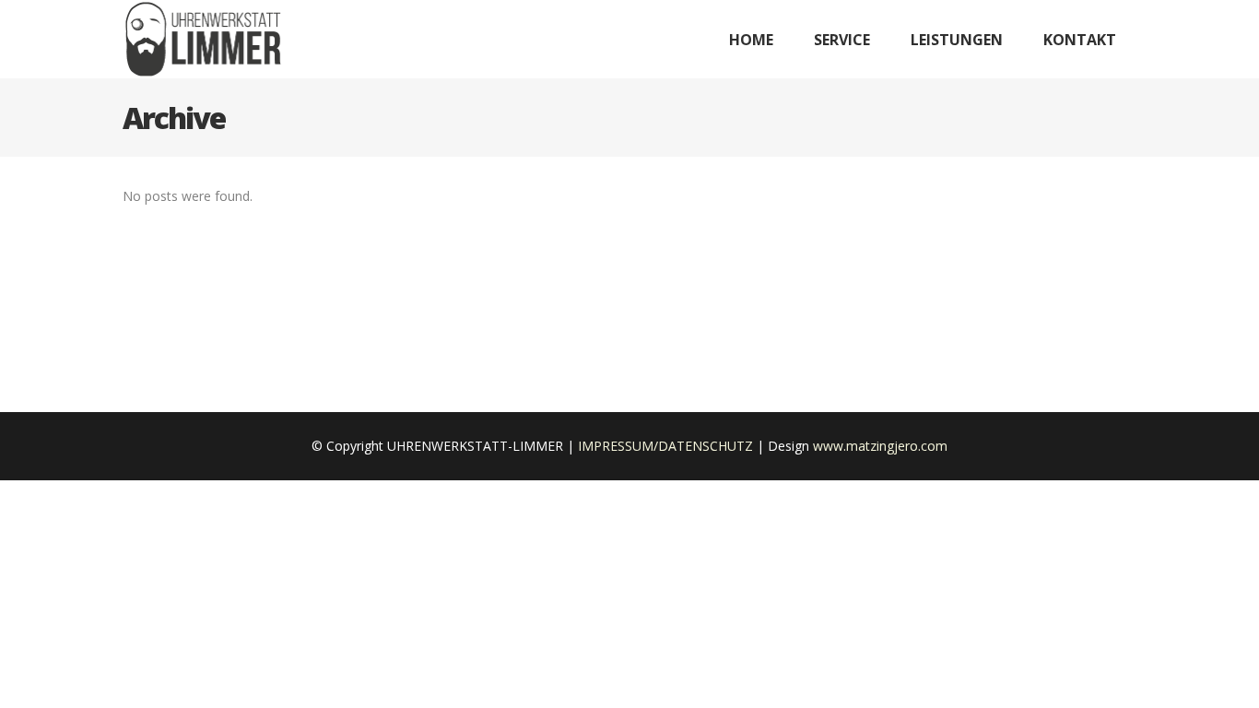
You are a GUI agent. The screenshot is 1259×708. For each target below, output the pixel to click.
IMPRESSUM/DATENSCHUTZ (665, 445)
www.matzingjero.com (880, 445)
